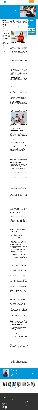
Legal (23, 389)
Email (32, 29)
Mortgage (25, 389)
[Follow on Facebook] (27, 396)
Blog (25, 399)
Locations (26, 400)
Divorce (12, 389)
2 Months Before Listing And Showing (6, 41)
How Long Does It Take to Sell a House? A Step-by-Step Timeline (5, 33)
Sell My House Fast (18, 390)
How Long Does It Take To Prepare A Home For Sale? (5, 38)
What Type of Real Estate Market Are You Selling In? (6, 25)
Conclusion (3, 47)
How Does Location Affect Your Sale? (6, 28)
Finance (14, 389)
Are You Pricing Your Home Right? (6, 31)
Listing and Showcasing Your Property (5, 34)
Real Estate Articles (32, 389)
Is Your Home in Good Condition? (5, 29)
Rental (12, 390)
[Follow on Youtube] (29, 396)
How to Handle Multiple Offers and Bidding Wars (6, 46)
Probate (25, 404)
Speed (26, 390)
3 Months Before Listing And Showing (6, 39)
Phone (29, 29)
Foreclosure (17, 389)
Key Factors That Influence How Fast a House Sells (6, 24)
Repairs (15, 390)
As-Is (6, 389)
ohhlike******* (5, 50)
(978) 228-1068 (3, 405)
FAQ (25, 402)
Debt (10, 389)
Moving (28, 389)
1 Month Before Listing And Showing (6, 42)
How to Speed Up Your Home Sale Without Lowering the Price (5, 43)
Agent (4, 389)
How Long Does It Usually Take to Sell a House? (6, 22)
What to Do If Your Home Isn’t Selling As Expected (5, 45)
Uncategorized (29, 390)
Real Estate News (9, 390)
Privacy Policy (26, 405)
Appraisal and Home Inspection (6, 36)
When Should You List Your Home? (6, 26)
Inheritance (20, 389)
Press (25, 403)
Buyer (8, 389)
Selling (24, 390)
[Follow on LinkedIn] (28, 396)
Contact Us (26, 398)
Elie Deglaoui (8, 13)
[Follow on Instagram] (26, 396)
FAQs (2, 48)
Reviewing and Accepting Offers (6, 35)
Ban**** (5, 51)
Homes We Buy (26, 401)
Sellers (22, 390)
